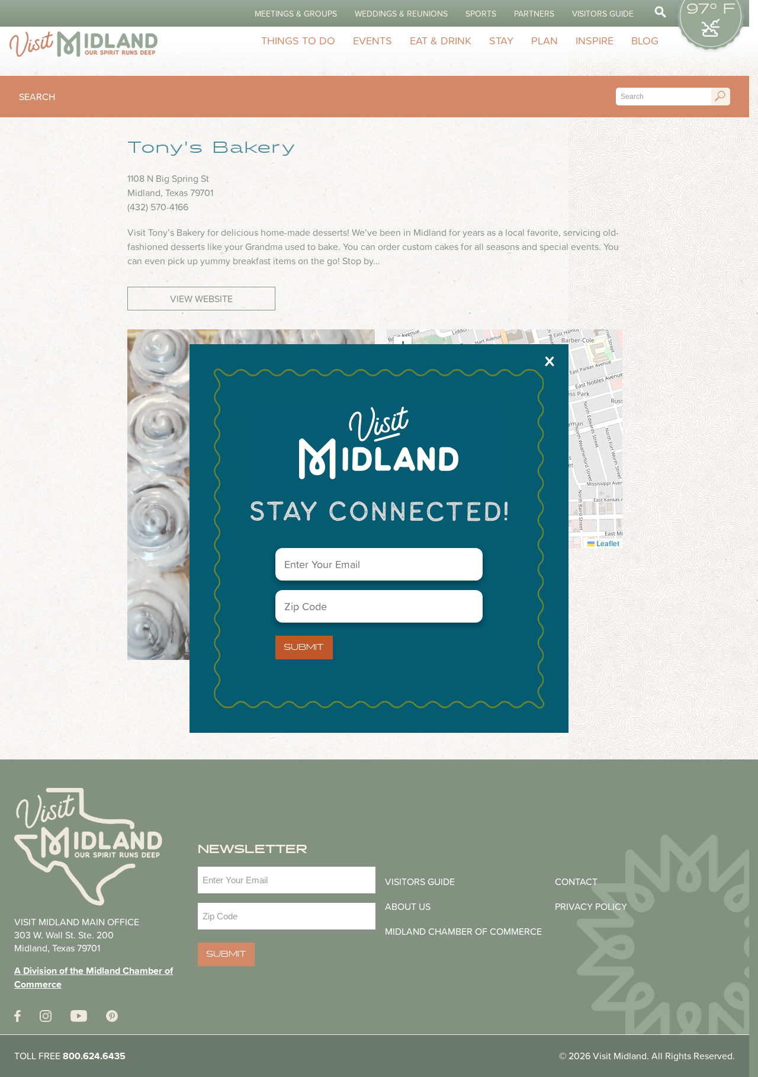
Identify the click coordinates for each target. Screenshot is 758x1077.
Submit (304, 647)
